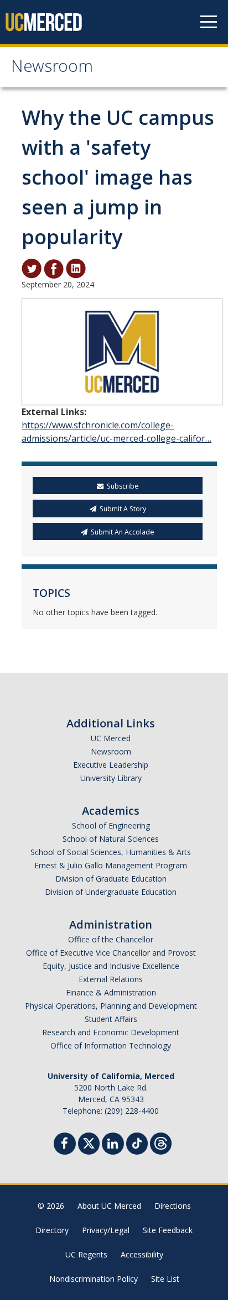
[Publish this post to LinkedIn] (76, 268)
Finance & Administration (111, 992)
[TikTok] (137, 1142)
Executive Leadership (110, 764)
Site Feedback (168, 1230)
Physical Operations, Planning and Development (111, 1005)
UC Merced (111, 738)
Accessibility (142, 1254)
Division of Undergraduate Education (111, 892)
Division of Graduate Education (111, 878)
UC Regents (86, 1254)
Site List (165, 1278)
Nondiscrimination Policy (93, 1278)
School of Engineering (111, 825)
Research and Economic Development (110, 1032)
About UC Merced (109, 1206)
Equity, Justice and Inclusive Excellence (111, 966)
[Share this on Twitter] (32, 268)
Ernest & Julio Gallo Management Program (110, 865)
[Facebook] (64, 1145)
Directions (172, 1206)
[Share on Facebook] (54, 268)
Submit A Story (123, 508)
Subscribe (123, 486)
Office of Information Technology (110, 1045)
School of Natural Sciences (111, 839)
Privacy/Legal (105, 1230)
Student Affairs (111, 1019)
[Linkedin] (113, 1145)
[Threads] (160, 1142)
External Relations (111, 979)
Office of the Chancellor (110, 939)
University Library (111, 778)
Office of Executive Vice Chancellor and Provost (111, 952)
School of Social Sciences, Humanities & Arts (110, 852)
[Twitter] (88, 1142)
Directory (52, 1230)
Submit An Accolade (122, 532)
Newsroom (52, 68)
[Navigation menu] (208, 22)
